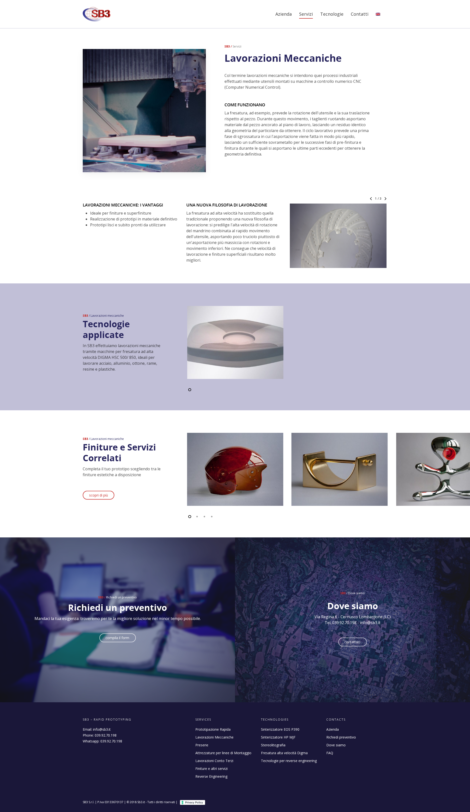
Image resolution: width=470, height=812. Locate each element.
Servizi (306, 14)
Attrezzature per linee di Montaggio (223, 753)
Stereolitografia (273, 745)
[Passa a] (378, 17)
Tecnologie (331, 14)
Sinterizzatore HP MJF (278, 737)
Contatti (359, 14)
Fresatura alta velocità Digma (284, 753)
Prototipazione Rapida (213, 729)
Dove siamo (336, 745)
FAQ (329, 753)
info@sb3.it (102, 729)
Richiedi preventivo (341, 737)
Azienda (283, 14)
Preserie (201, 745)
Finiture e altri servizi (211, 768)
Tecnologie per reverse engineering (289, 760)
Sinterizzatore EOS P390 (280, 729)
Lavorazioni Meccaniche (214, 737)
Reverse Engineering (211, 776)
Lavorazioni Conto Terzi (214, 760)
